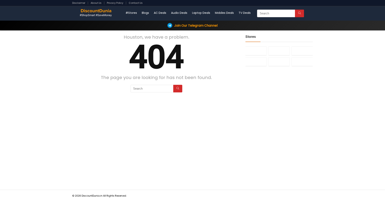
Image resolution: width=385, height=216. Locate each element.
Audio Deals (179, 13)
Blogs (145, 13)
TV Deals (245, 13)
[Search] (299, 13)
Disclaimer (78, 3)
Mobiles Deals (224, 13)
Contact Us (136, 3)
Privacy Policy (115, 3)
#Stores (131, 13)
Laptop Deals (201, 13)
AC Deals (160, 13)
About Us (96, 3)
